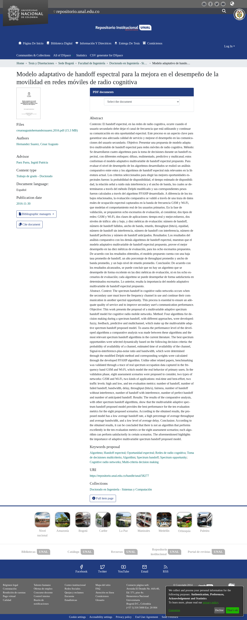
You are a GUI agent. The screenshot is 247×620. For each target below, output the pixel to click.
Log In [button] (228, 46)
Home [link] (20, 63)
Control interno (42, 596)
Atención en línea (105, 592)
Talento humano (42, 585)
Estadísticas (71, 600)
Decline (219, 610)
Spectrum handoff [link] (148, 457)
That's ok (232, 610)
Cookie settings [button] (77, 617)
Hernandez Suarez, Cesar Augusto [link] (37, 144)
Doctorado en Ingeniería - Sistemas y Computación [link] (128, 63)
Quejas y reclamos (74, 592)
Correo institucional (75, 585)
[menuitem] (63, 55)
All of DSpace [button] (62, 55)
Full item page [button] (104, 498)
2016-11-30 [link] (23, 203)
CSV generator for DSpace (106, 55)
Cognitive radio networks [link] (105, 462)
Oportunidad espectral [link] (140, 452)
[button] (232, 3)
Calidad (7, 600)
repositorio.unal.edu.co (77, 11)
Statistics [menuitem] (81, 55)
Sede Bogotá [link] (66, 63)
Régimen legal (10, 585)
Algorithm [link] (129, 457)
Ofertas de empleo (43, 588)
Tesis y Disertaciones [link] (41, 63)
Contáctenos (102, 596)
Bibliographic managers (36, 214)
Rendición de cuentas (14, 592)
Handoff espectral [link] (114, 452)
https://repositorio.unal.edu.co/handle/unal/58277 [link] (119, 475)
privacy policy (210, 602)
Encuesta (69, 596)
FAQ (98, 588)
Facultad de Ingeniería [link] (91, 63)
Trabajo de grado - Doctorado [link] (34, 176)
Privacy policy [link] (124, 617)
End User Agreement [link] (146, 617)
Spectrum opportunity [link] (173, 457)
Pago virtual (9, 596)
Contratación (10, 588)
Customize (174, 610)
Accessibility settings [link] (100, 617)
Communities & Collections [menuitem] (33, 55)
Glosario (100, 600)
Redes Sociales (72, 588)
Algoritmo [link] (96, 452)
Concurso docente (43, 592)
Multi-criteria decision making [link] (140, 462)
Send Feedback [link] (170, 617)
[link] (47, 130)
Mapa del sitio (103, 585)
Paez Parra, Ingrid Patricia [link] (32, 162)
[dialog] (204, 601)
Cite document (31, 224)
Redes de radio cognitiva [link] (170, 452)
